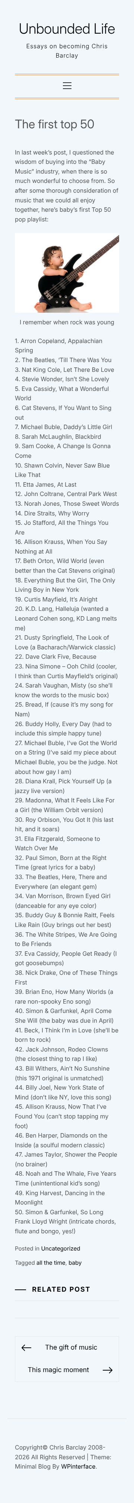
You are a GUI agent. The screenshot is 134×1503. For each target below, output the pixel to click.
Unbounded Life (67, 28)
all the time (51, 1262)
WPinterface (78, 1466)
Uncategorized (60, 1248)
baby (75, 1262)
